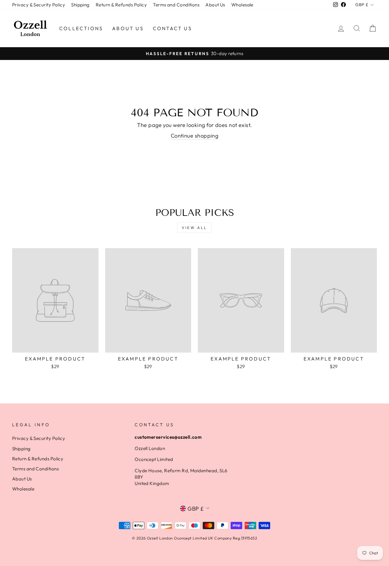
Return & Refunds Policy (121, 5)
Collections (81, 28)
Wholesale (242, 5)
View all (194, 227)
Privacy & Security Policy (38, 5)
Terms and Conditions (176, 5)
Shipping (80, 5)
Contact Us (172, 28)
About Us (215, 5)
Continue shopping (195, 135)
